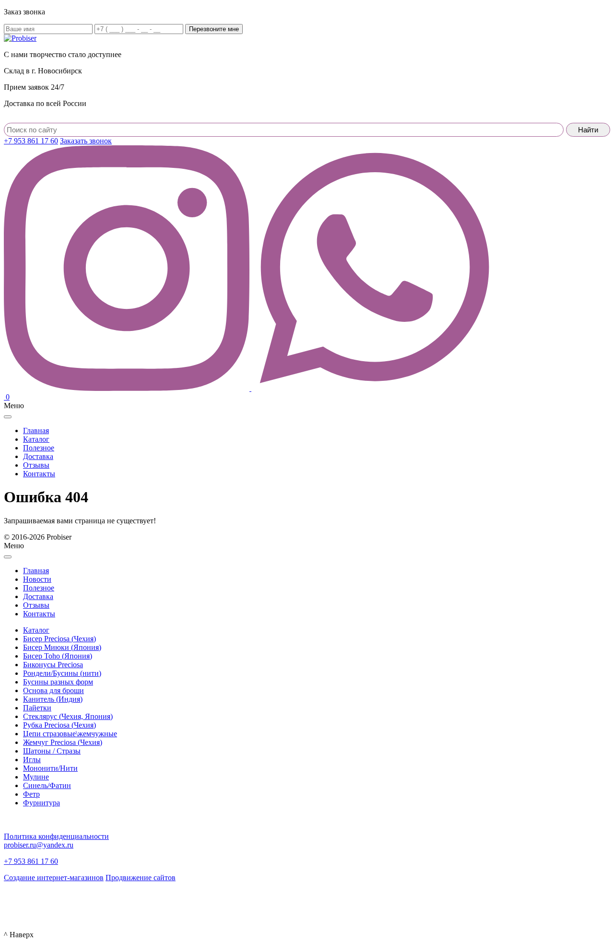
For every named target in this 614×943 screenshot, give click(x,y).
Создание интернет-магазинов (54, 877)
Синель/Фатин (47, 785)
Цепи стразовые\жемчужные (70, 734)
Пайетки (37, 708)
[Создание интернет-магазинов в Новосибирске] (20, 902)
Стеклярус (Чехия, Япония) (68, 716)
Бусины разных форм (58, 682)
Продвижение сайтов (141, 877)
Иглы (32, 759)
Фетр (31, 794)
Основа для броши (53, 690)
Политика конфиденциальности (56, 836)
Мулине (36, 777)
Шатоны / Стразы (52, 751)
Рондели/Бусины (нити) (62, 673)
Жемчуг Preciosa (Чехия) (62, 742)
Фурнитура (41, 803)
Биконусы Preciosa (53, 664)
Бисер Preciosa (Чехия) (59, 639)
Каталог (36, 630)
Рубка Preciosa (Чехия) (59, 725)
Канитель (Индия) (53, 699)
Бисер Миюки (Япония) (62, 647)
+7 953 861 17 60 (31, 141)
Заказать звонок (86, 141)
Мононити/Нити (50, 768)
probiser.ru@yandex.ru (38, 845)
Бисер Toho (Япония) (57, 656)
